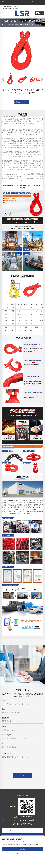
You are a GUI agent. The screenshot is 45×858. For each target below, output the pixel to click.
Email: (10, 6)
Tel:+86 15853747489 (10, 9)
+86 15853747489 (26, 817)
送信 (22, 775)
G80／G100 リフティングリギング (32, 24)
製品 (16, 24)
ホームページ (8, 24)
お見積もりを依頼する (21, 102)
